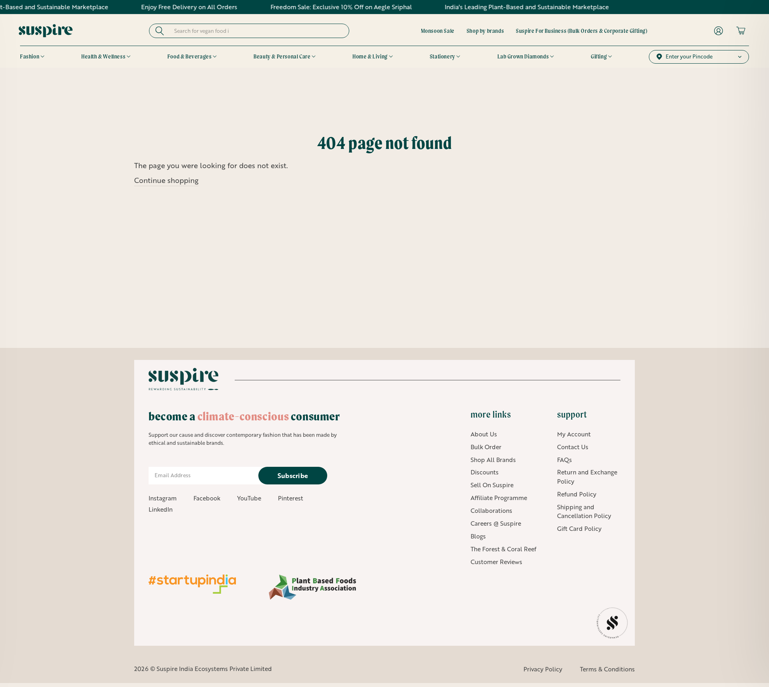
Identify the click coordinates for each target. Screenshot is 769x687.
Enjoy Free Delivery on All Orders (169, 6)
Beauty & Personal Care (282, 56)
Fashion (29, 56)
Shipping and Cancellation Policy (584, 511)
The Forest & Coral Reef (503, 548)
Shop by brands (485, 31)
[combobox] (256, 31)
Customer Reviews (496, 561)
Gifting (599, 56)
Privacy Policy (542, 669)
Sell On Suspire (492, 484)
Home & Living (370, 56)
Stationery (442, 56)
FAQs (564, 459)
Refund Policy (576, 494)
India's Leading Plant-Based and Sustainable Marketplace (506, 6)
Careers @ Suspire (496, 523)
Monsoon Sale (438, 31)
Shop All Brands (493, 459)
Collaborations (491, 510)
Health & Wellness (103, 56)
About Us (484, 434)
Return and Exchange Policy (587, 477)
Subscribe (293, 475)
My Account (574, 434)
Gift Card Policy (579, 528)
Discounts (485, 472)
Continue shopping (166, 180)
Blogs (478, 536)
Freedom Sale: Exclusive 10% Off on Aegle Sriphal (320, 6)
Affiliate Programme (499, 497)
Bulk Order (486, 446)
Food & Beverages (189, 56)
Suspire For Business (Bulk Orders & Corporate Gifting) (581, 31)
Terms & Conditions (607, 669)
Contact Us (572, 446)
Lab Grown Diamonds (523, 56)
